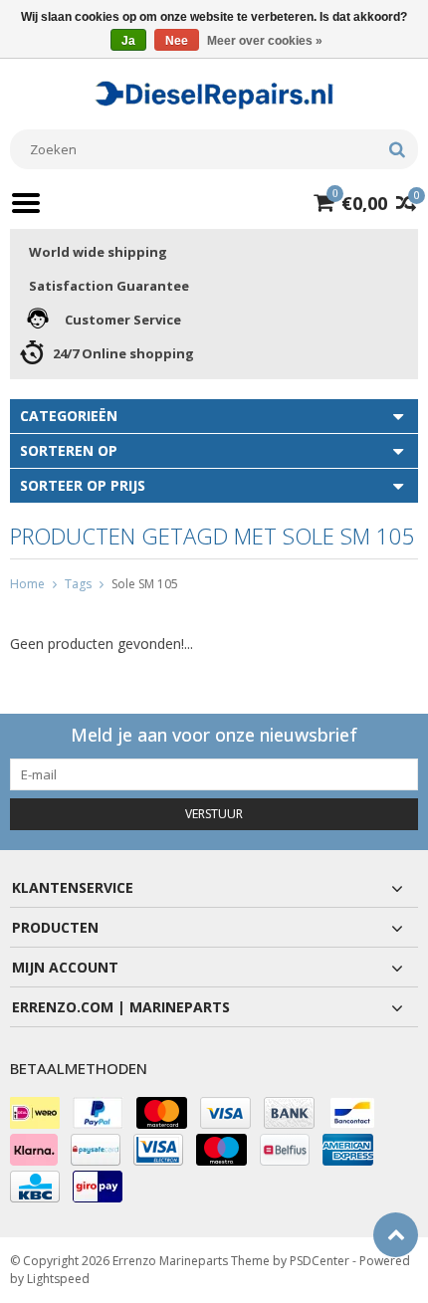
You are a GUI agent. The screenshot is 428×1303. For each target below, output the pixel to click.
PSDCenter (319, 1260)
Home (27, 583)
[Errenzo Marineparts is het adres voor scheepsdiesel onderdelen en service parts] (214, 93)
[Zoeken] (396, 149)
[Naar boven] (395, 1234)
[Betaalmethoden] (35, 1113)
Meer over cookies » (264, 41)
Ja (128, 41)
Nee (176, 41)
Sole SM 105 (144, 583)
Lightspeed (58, 1278)
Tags (78, 583)
